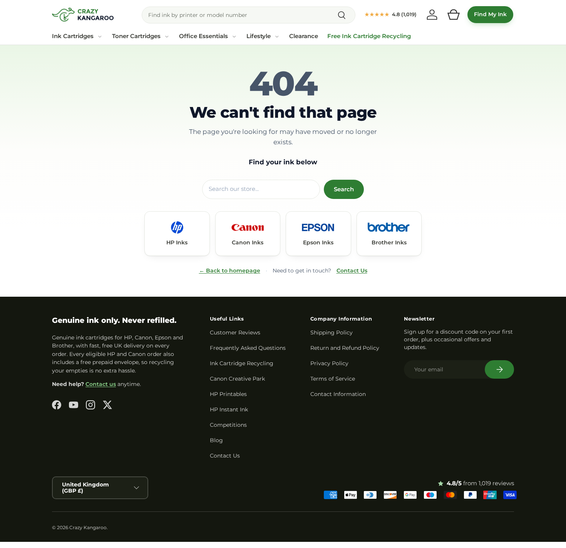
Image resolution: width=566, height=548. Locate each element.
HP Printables (228, 394)
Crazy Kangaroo (88, 527)
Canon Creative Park (237, 379)
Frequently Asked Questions (248, 348)
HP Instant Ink (229, 409)
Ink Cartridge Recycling (241, 363)
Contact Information (338, 394)
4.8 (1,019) (391, 14)
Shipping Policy (331, 332)
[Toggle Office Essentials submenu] (234, 36)
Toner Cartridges (136, 36)
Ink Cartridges (73, 36)
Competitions (228, 425)
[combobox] (248, 15)
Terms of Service (332, 379)
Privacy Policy (329, 363)
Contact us (100, 384)
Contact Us (352, 270)
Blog (216, 440)
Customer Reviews (235, 332)
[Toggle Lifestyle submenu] (276, 36)
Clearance (303, 36)
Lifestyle (258, 36)
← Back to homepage (229, 270)
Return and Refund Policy (344, 348)
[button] (453, 14)
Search (344, 189)
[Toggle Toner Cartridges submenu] (166, 36)
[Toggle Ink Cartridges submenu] (99, 36)
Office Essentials (203, 36)
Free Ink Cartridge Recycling (369, 36)
